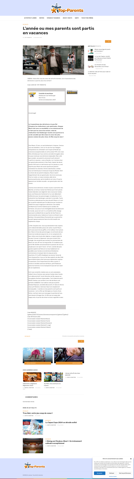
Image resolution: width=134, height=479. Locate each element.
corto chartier (50, 387)
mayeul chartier (29, 387)
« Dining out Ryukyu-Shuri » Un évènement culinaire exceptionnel (63, 442)
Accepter (99, 473)
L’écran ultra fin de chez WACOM (72, 374)
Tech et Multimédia (87, 18)
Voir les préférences (125, 473)
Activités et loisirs (30, 18)
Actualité (25, 24)
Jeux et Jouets (67, 18)
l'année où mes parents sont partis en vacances (73, 336)
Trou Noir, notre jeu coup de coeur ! (38, 413)
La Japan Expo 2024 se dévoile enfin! (61, 422)
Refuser (111, 473)
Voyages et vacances (53, 18)
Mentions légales (113, 476)
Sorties (41, 18)
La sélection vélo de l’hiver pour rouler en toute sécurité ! (99, 72)
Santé (77, 18)
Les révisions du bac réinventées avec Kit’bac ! (102, 65)
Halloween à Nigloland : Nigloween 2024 (30, 384)
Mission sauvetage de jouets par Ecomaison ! (102, 50)
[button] (131, 459)
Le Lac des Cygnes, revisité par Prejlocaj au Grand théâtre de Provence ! (103, 58)
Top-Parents (28, 37)
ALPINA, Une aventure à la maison (52, 384)
